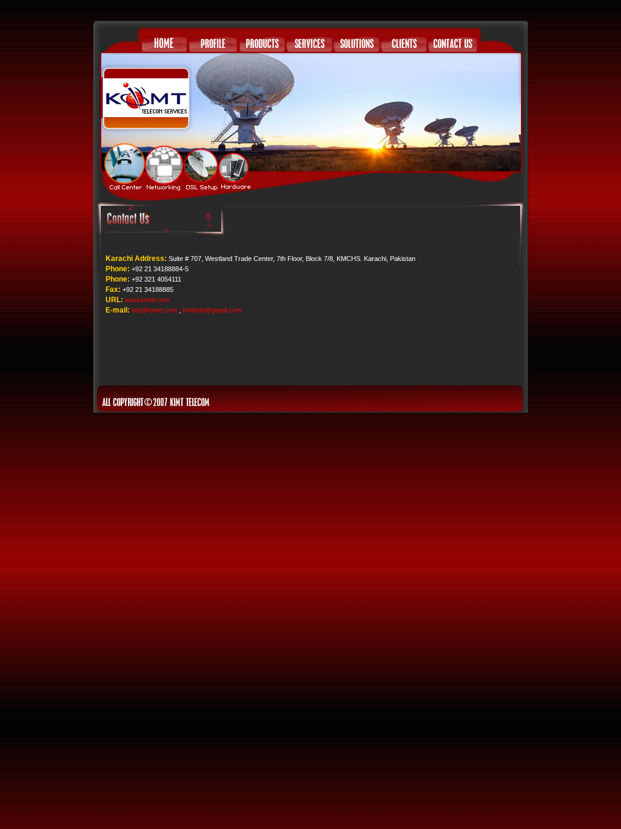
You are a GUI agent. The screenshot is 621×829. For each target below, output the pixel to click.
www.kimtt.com (147, 299)
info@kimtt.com (154, 310)
